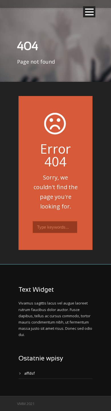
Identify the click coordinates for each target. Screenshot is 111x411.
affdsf (29, 373)
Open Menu (89, 11)
